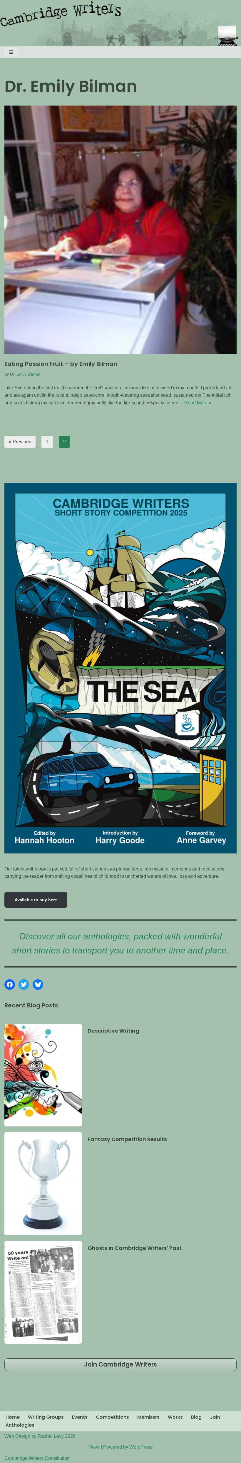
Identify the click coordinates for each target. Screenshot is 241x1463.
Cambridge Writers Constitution (37, 1458)
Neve (94, 1447)
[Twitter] (24, 984)
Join (215, 1417)
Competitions (112, 1417)
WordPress (141, 1447)
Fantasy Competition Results (127, 1139)
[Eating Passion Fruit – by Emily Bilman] (120, 230)
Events (80, 1417)
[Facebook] (9, 984)
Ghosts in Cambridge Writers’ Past (135, 1248)
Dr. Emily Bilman (25, 374)
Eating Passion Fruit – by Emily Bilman (60, 364)
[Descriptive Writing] (43, 1075)
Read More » (197, 402)
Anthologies (20, 1425)
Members (148, 1417)
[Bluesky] (38, 984)
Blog (196, 1417)
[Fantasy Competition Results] (43, 1183)
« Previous (20, 441)
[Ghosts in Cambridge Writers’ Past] (43, 1292)
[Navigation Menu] (11, 52)
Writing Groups (46, 1417)
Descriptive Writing (113, 1030)
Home (13, 1417)
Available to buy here (36, 899)
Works (175, 1417)
